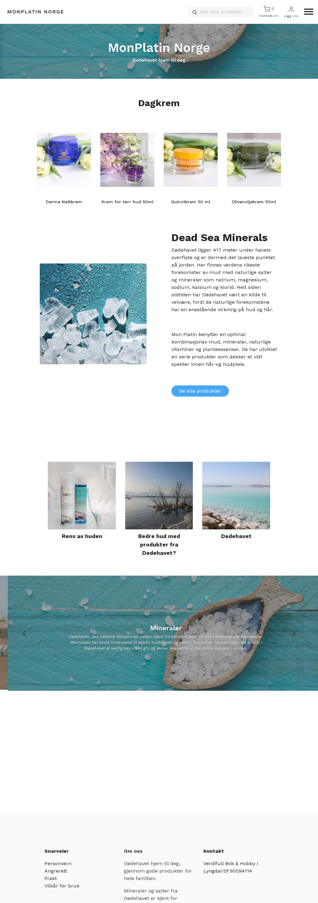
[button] (44, 161)
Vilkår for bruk (62, 886)
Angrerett (55, 871)
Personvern (57, 863)
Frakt (50, 878)
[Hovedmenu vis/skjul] (306, 12)
